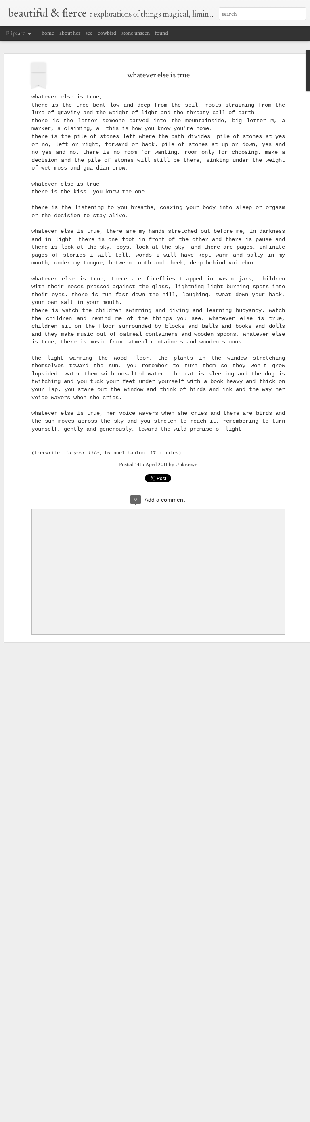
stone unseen (135, 33)
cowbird (107, 33)
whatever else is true (158, 75)
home (48, 33)
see (89, 33)
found (161, 33)
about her (69, 33)
